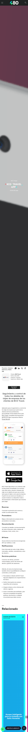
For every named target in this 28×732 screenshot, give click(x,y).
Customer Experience (7, 368)
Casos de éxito (9, 617)
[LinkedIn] (19, 368)
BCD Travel (14, 181)
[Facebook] (25, 368)
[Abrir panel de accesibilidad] (3, 729)
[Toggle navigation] (2, 2)
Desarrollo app (14, 190)
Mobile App (20, 379)
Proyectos (4, 368)
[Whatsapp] (16, 368)
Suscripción (14, 387)
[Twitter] (22, 368)
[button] (26, 3)
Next (27, 717)
